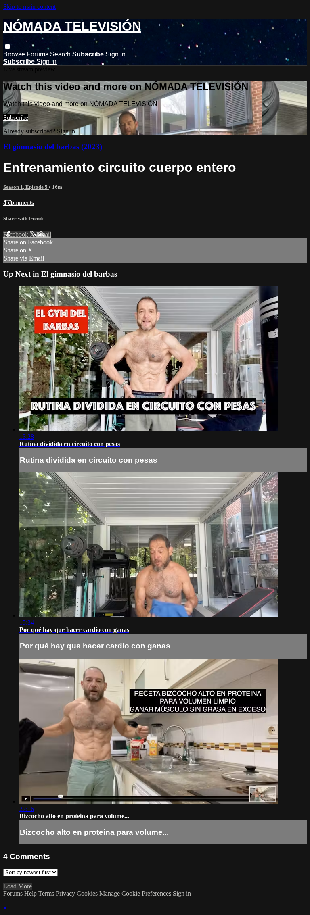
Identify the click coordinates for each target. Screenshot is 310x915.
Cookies (88, 893)
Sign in (115, 54)
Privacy (66, 893)
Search (61, 54)
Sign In (46, 61)
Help (31, 893)
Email (43, 234)
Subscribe (15, 117)
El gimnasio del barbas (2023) (52, 146)
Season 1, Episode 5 (26, 187)
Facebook (16, 234)
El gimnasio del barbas (79, 274)
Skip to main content (29, 6)
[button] (7, 46)
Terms (47, 893)
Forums (38, 54)
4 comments (18, 202)
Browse (15, 54)
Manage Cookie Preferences (136, 893)
